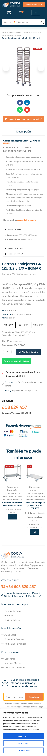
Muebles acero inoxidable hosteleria (24, 32)
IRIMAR (7, 143)
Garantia (8, 615)
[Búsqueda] (42, 22)
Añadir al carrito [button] (34, 531)
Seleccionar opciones (12, 516)
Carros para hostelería (12, 35)
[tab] (23, 131)
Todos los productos (14, 667)
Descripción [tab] (23, 131)
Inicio (4, 32)
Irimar (12, 317)
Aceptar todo (23, 736)
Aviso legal (10, 635)
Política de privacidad (15, 644)
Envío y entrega (12, 620)
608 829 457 (14, 407)
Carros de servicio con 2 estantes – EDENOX (12, 504)
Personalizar (23, 743)
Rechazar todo (23, 750)
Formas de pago (12, 611)
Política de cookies (14, 639)
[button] (9, 12)
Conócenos (9, 659)
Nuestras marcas (12, 663)
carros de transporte (26, 220)
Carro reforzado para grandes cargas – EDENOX (35, 505)
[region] (23, 732)
